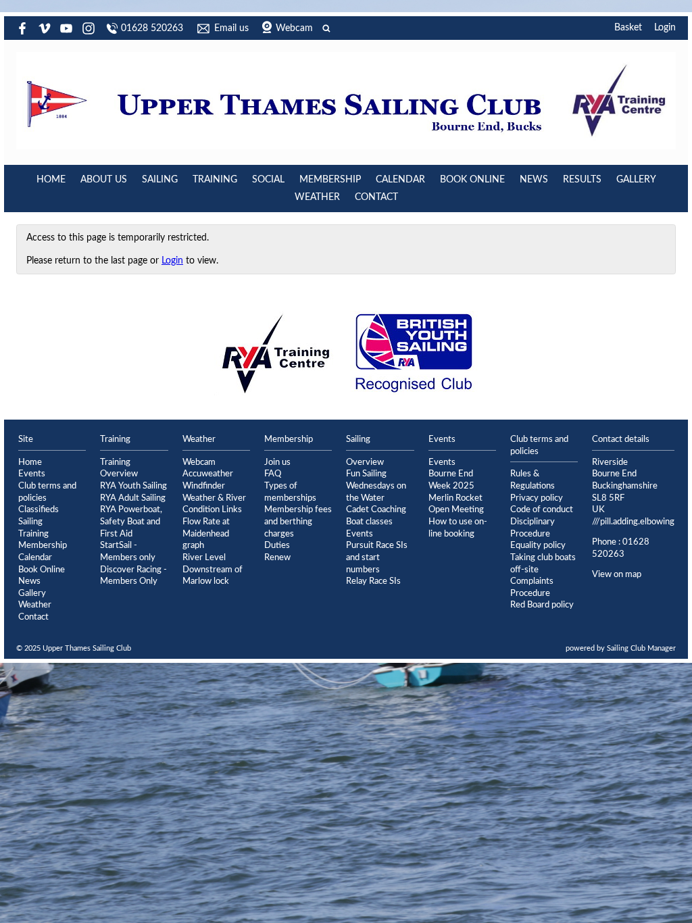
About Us (103, 179)
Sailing (160, 179)
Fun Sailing (366, 474)
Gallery (636, 179)
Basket (628, 27)
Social (268, 179)
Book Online (472, 179)
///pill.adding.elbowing (633, 522)
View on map (616, 574)
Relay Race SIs (373, 581)
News (534, 179)
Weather (317, 197)
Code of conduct (541, 509)
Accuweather (207, 474)
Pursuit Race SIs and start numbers (376, 557)
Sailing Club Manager (641, 648)
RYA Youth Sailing (133, 486)
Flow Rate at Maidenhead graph (206, 533)
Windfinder (203, 486)
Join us (277, 462)
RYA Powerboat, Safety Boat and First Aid (131, 521)
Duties (277, 545)
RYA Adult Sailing (133, 498)
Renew (277, 557)
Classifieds (38, 509)
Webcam (294, 28)
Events (31, 474)
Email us (231, 28)
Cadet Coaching (376, 509)
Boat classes (369, 522)
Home (51, 179)
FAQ (272, 474)
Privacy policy (536, 498)
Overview (365, 462)
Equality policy (538, 545)
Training (215, 179)
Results (582, 179)
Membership (330, 179)
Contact (376, 197)
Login (665, 27)
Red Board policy (542, 605)
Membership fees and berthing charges (298, 521)
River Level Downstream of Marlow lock (212, 569)
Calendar (400, 179)
